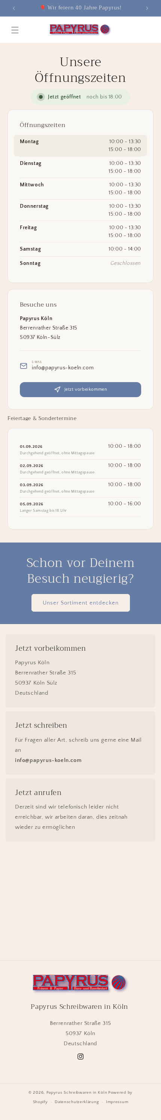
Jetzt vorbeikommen (85, 389)
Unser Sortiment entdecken (81, 603)
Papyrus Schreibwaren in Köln (76, 1092)
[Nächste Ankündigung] (147, 8)
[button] (15, 30)
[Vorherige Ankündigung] (14, 8)
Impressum (117, 1102)
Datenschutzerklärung (77, 1102)
